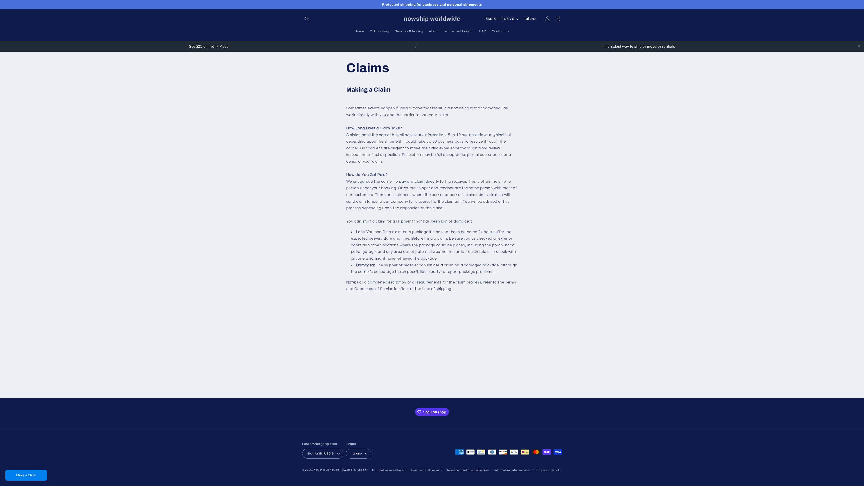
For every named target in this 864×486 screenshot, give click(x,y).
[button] (307, 19)
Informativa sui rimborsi (388, 470)
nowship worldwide (327, 470)
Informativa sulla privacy (425, 470)
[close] (859, 46)
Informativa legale (548, 470)
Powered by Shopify (354, 470)
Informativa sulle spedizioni (512, 470)
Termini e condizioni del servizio (468, 470)
